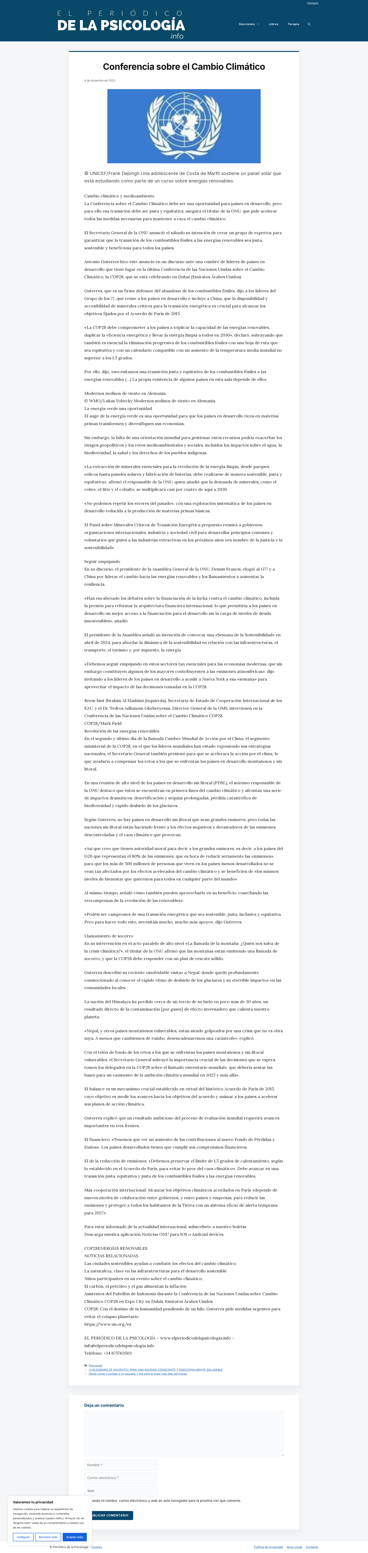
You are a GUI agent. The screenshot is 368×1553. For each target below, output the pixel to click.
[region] (50, 1520)
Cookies (96, 1547)
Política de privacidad (268, 1547)
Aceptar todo (74, 1537)
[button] (309, 24)
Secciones (247, 24)
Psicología (95, 1365)
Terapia (293, 24)
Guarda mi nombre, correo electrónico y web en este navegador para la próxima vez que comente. (165, 1501)
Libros (273, 24)
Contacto (312, 2)
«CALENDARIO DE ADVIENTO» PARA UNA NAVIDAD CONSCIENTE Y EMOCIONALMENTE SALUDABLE (156, 1369)
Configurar (23, 1537)
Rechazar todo (48, 1537)
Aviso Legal (294, 1547)
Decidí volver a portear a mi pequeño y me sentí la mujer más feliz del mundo (138, 1373)
